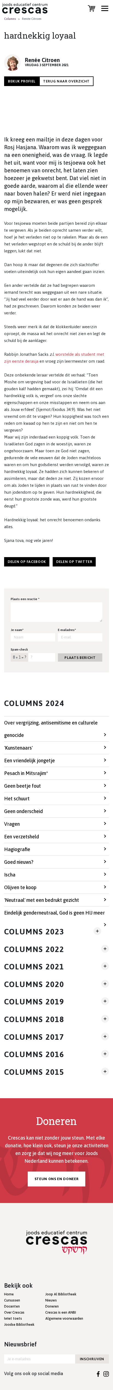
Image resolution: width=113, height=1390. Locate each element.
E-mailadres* (67, 630)
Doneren (52, 1306)
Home (9, 1294)
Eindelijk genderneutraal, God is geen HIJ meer (54, 913)
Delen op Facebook (27, 562)
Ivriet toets (13, 1318)
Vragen (12, 824)
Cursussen (12, 1300)
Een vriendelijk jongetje (29, 760)
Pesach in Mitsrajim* (26, 773)
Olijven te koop (20, 887)
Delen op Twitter (74, 562)
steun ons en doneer (56, 1179)
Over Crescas (14, 1312)
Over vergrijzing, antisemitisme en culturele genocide (51, 729)
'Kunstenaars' (18, 748)
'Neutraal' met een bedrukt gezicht (41, 900)
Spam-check (19, 649)
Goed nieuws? (18, 862)
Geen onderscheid (23, 811)
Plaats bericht (79, 658)
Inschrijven (92, 1359)
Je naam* (17, 630)
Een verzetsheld (21, 837)
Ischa (9, 875)
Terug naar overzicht (66, 81)
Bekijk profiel (21, 81)
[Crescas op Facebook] (98, 1373)
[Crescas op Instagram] (106, 1373)
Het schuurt (17, 798)
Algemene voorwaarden (64, 1318)
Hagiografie (17, 849)
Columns (10, 18)
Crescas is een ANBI (60, 1312)
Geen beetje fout (22, 786)
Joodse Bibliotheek (19, 1324)
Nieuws (51, 1300)
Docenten (12, 1306)
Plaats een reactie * (25, 599)
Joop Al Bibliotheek (60, 1294)
